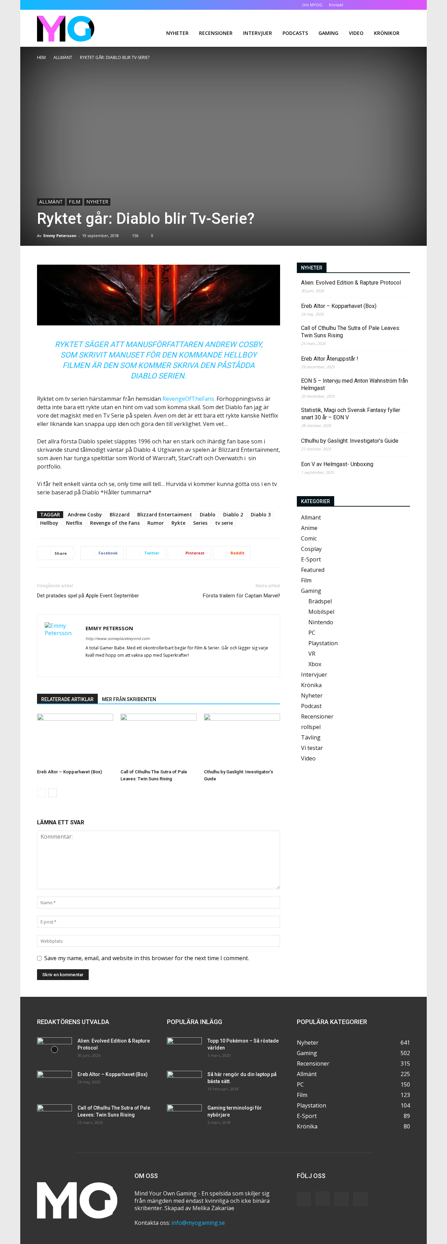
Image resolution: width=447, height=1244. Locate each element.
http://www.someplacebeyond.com (117, 638)
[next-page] (52, 792)
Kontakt (336, 4)
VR (311, 653)
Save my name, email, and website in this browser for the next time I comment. (146, 958)
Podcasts (295, 33)
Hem (41, 57)
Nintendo (320, 622)
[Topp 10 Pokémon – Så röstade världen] (184, 1049)
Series (200, 523)
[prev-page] (41, 792)
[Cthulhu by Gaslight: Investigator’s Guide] (242, 740)
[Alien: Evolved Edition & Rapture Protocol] (54, 1049)
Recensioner (216, 33)
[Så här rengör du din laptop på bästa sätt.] (184, 1083)
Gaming (328, 33)
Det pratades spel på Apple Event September (88, 595)
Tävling (311, 737)
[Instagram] (381, 5)
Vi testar (312, 748)
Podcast (311, 706)
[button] (359, 4)
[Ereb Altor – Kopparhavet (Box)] (75, 740)
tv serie (224, 523)
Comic (309, 538)
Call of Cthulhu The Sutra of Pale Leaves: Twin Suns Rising (350, 332)
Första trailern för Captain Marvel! (241, 595)
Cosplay (311, 549)
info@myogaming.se (198, 1223)
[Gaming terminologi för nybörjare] (184, 1116)
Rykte (178, 523)
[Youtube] (405, 5)
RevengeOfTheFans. (188, 399)
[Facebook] (370, 5)
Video (356, 33)
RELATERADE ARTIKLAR (67, 699)
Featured (312, 570)
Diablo (207, 514)
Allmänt (62, 57)
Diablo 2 (233, 514)
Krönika (311, 685)
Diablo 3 (261, 514)
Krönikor (387, 33)
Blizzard (120, 514)
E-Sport (311, 559)
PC (311, 632)
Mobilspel (321, 612)
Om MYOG (312, 4)
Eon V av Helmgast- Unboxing (337, 464)
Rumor (155, 523)
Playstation (323, 643)
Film (74, 201)
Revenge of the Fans (115, 523)
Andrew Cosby (85, 514)
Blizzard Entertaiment (164, 514)
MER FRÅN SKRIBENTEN (129, 699)
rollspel (311, 727)
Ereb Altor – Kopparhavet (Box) (69, 771)
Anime (309, 528)
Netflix (74, 523)
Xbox (314, 664)
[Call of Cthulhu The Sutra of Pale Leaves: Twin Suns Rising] (158, 740)
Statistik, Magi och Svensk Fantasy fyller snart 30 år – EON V (350, 414)
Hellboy (49, 523)
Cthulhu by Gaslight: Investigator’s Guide (349, 440)
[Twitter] (393, 5)
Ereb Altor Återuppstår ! (329, 358)
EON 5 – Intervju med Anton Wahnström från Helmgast (354, 384)
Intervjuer (257, 33)
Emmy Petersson (59, 235)
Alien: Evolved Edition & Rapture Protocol (351, 282)
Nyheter (177, 33)
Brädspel (320, 601)
